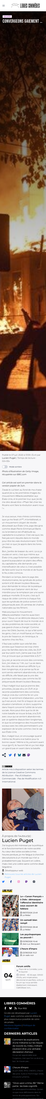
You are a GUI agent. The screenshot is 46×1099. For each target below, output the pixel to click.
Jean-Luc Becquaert (31, 944)
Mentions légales (12, 1025)
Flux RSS (22, 1008)
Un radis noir (28, 955)
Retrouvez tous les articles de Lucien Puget (23, 875)
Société (7, 16)
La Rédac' (26, 915)
